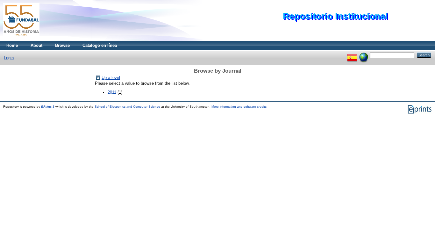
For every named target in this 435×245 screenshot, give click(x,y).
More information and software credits (239, 106)
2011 (112, 92)
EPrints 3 (47, 106)
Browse (62, 45)
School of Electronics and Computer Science (127, 106)
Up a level (111, 77)
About (36, 45)
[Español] (352, 55)
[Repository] (21, 39)
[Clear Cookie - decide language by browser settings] (364, 55)
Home (12, 45)
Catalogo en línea (99, 45)
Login (9, 57)
